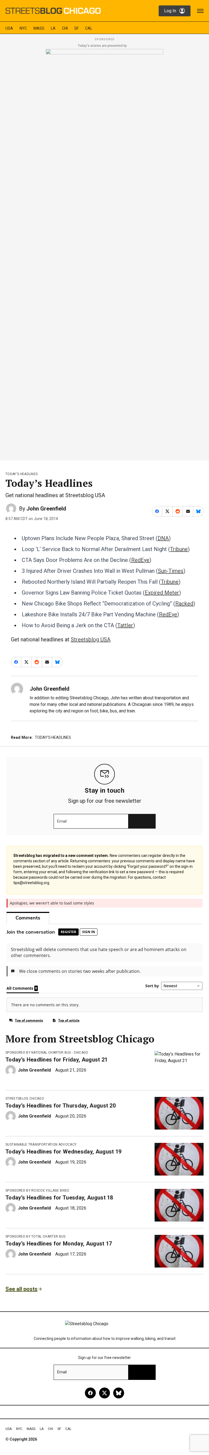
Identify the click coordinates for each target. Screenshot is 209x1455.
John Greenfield (46, 508)
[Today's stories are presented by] (104, 253)
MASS (38, 28)
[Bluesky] (118, 1393)
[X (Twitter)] (104, 1393)
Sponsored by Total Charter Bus (35, 1236)
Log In (170, 10)
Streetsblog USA (90, 639)
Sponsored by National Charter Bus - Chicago (46, 1052)
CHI (65, 28)
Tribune (179, 549)
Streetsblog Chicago (24, 1098)
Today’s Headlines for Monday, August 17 (58, 1243)
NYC (23, 28)
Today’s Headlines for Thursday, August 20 (60, 1105)
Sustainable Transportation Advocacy (40, 1144)
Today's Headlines (21, 474)
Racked (184, 603)
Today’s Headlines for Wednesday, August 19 (63, 1151)
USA (9, 28)
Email (62, 821)
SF (76, 28)
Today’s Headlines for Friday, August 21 (56, 1059)
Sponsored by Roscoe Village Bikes (37, 1190)
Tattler (125, 625)
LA (53, 28)
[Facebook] (90, 1393)
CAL (88, 28)
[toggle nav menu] (200, 11)
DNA (163, 538)
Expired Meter (162, 592)
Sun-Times (170, 571)
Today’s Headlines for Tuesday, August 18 (59, 1197)
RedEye (140, 560)
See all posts (21, 1289)
